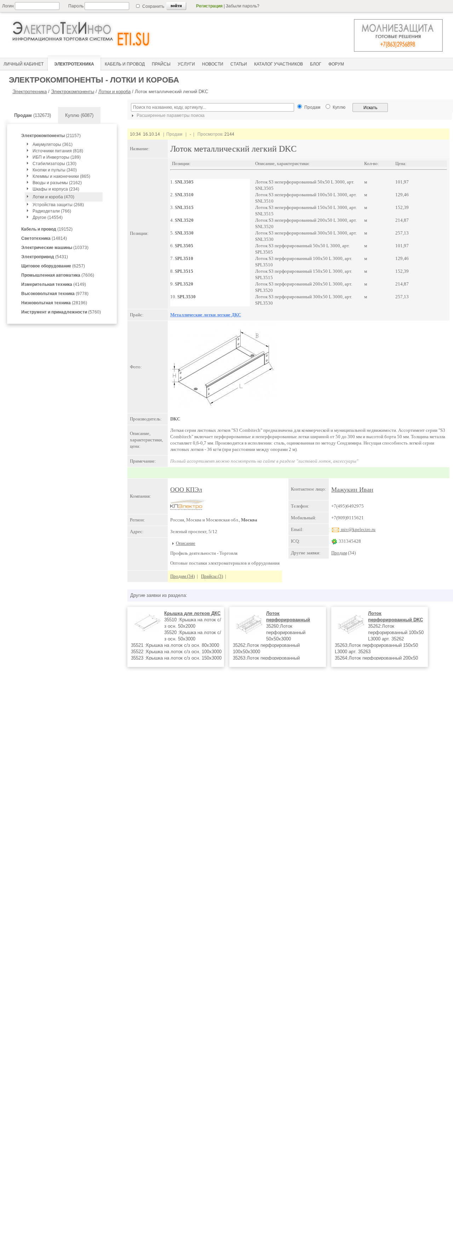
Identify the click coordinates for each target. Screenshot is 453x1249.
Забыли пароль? (242, 6)
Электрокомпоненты (72, 91)
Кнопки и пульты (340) (55, 170)
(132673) (32, 115)
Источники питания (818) (58, 150)
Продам (339, 552)
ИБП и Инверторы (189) (57, 157)
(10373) (54, 247)
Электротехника (29, 91)
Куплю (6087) (79, 115)
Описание (185, 543)
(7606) (57, 275)
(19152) (47, 229)
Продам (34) (182, 576)
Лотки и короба (114, 91)
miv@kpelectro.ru (357, 529)
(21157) (51, 135)
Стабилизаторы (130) (54, 163)
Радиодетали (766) (52, 211)
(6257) (53, 266)
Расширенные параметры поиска (170, 115)
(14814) (44, 238)
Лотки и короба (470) (53, 196)
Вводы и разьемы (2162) (57, 182)
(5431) (44, 256)
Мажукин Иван (352, 489)
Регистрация (209, 6)
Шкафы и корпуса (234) (56, 189)
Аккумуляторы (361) (53, 144)
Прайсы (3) (212, 576)
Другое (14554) (48, 217)
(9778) (54, 293)
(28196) (54, 302)
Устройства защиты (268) (58, 204)
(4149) (53, 284)
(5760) (61, 312)
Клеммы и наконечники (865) (61, 176)
